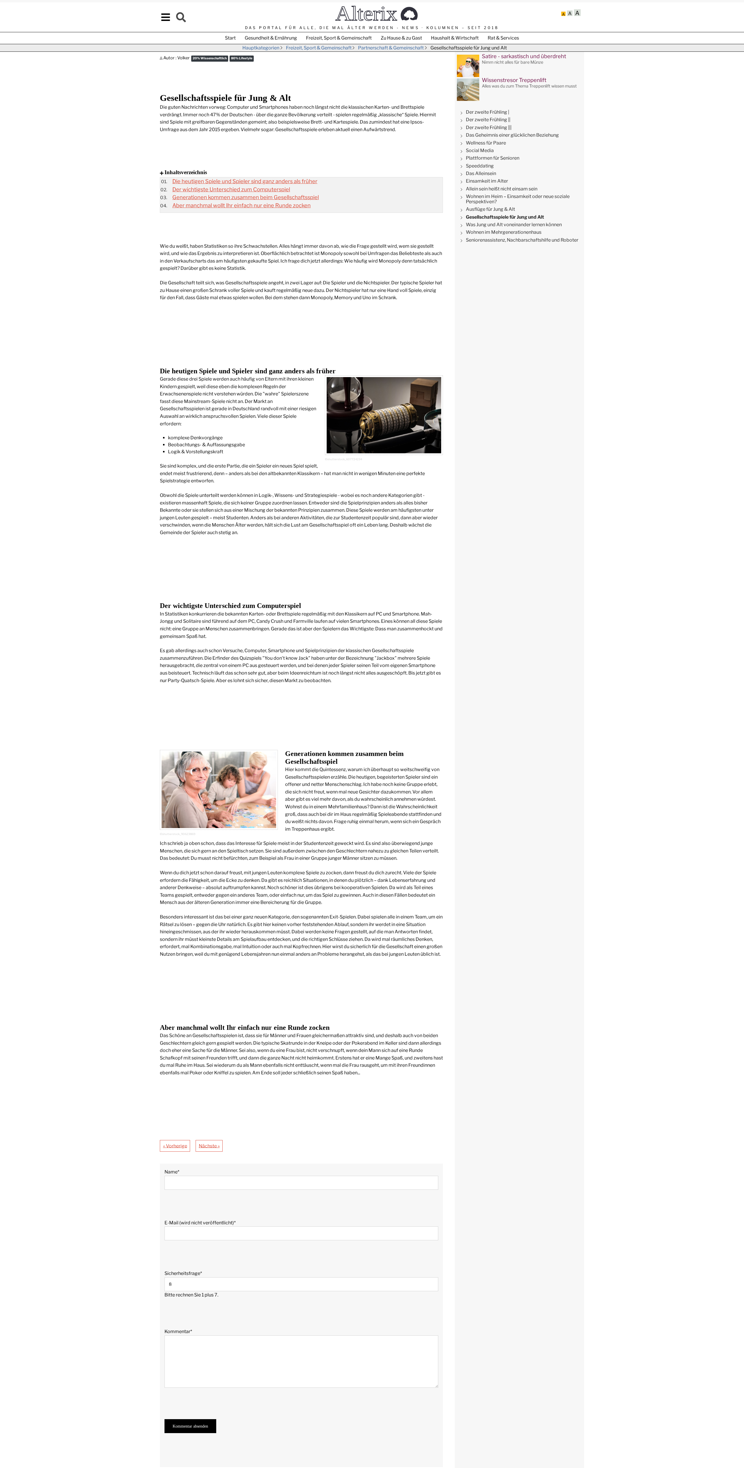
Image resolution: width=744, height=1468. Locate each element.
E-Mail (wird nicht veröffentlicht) (200, 1223)
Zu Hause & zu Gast (401, 38)
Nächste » (209, 1145)
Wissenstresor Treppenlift (514, 80)
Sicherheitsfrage (183, 1273)
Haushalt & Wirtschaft (455, 38)
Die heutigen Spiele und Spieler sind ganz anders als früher (244, 181)
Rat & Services (503, 38)
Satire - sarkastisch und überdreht (524, 56)
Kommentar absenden (190, 1426)
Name (175, 1172)
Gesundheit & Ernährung (271, 38)
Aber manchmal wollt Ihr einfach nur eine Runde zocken (241, 205)
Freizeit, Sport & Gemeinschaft (339, 38)
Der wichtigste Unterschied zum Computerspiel (231, 189)
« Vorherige (175, 1145)
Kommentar (178, 1331)
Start (230, 38)
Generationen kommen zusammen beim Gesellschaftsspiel (245, 197)
